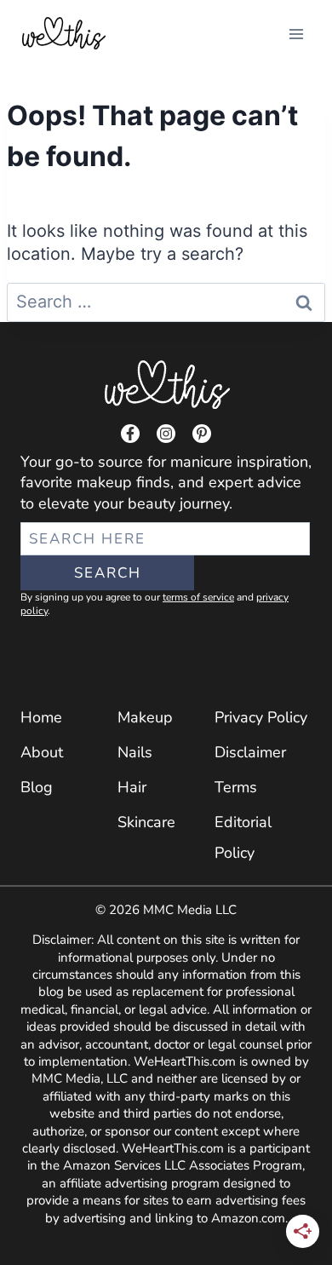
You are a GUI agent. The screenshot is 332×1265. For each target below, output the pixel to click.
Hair (131, 787)
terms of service (198, 597)
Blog (36, 787)
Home (41, 717)
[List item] (130, 433)
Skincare (146, 822)
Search (107, 573)
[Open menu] (296, 33)
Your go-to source (81, 461)
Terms (236, 787)
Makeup (145, 717)
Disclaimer (250, 752)
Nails (134, 752)
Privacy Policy (261, 717)
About (41, 752)
